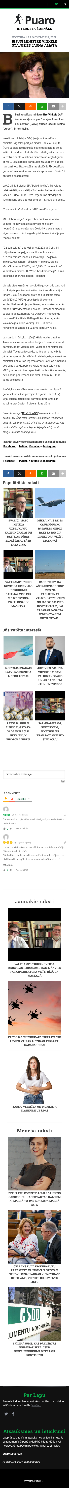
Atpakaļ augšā (33, 1481)
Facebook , (10, 446)
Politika (18, 37)
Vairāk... (36, 1405)
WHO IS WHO (30, 413)
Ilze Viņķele (50, 114)
